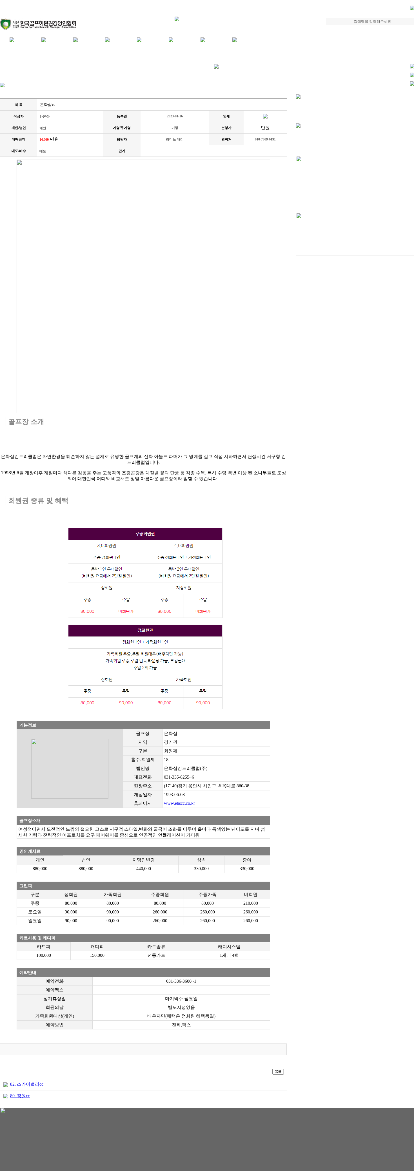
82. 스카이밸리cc (26, 1084)
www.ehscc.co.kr (179, 803)
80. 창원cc (20, 1095)
